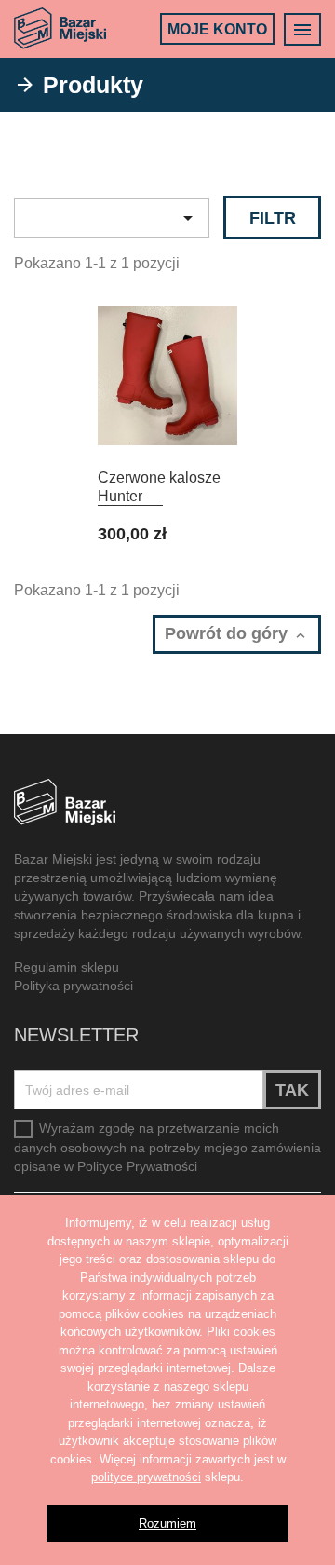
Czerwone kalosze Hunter (159, 487)
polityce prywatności (146, 1477)
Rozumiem (167, 1524)
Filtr (272, 218)
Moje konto (217, 29)
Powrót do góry (228, 633)
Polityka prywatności (73, 985)
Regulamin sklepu (66, 966)
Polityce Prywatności (137, 1166)
